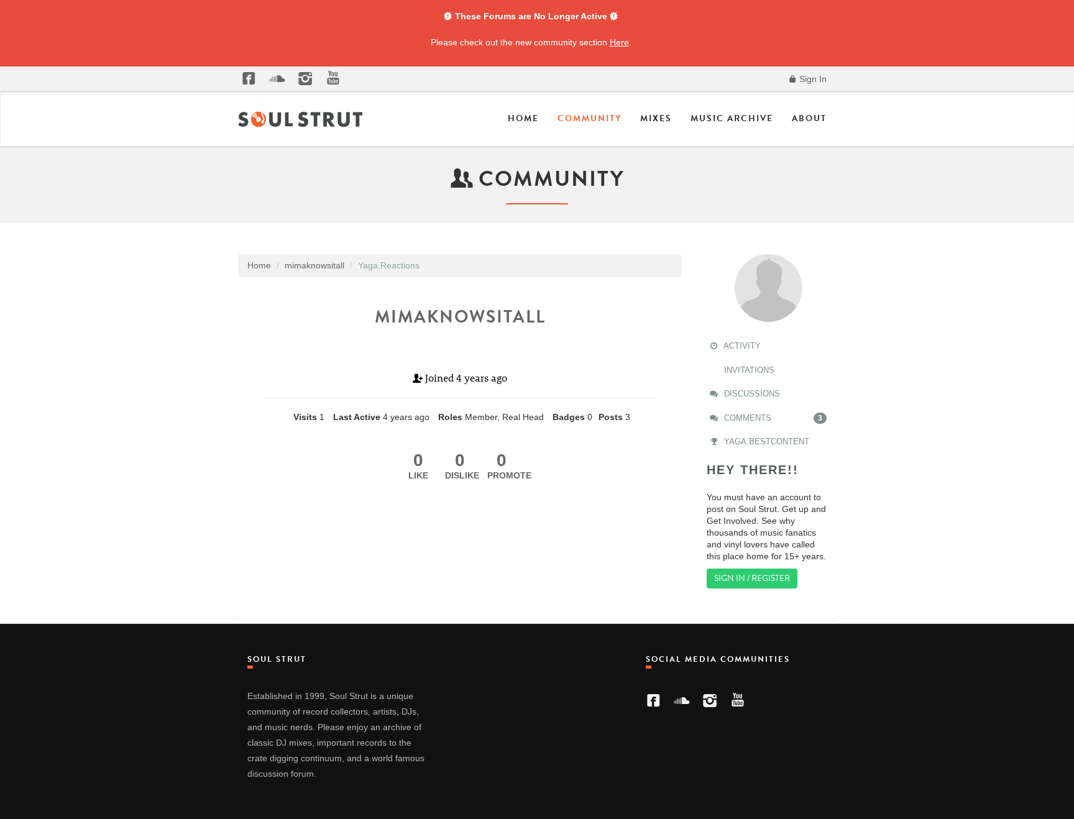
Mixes (656, 118)
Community (590, 118)
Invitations (748, 370)
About (809, 118)
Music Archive (732, 118)
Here (619, 42)
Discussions (751, 393)
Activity (741, 345)
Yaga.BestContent (765, 441)
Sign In (812, 79)
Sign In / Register (752, 578)
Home (523, 118)
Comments (772, 418)
